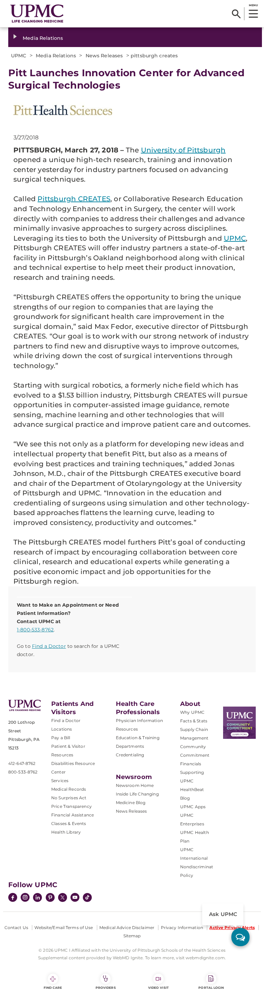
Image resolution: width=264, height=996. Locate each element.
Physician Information (139, 720)
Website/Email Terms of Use (63, 927)
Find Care (53, 987)
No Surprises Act (69, 797)
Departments (130, 746)
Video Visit (158, 987)
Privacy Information (182, 927)
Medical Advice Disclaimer (126, 927)
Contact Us (16, 927)
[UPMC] (37, 13)
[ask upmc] (240, 937)
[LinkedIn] (37, 898)
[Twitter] (62, 897)
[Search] (236, 13)
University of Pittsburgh (183, 150)
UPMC (235, 238)
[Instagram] (25, 898)
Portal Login (211, 987)
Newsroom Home (135, 785)
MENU (253, 5)
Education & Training (138, 737)
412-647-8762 (21, 763)
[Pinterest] (50, 898)
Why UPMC (192, 712)
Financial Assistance (72, 814)
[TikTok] (87, 897)
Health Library (66, 832)
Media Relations (43, 38)
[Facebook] (12, 898)
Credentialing (130, 754)
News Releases (131, 811)
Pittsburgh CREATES (73, 199)
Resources (127, 729)
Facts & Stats (193, 720)
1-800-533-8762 (35, 630)
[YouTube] (74, 898)
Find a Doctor (49, 646)
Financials (190, 763)
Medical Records (68, 789)
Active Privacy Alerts (232, 927)
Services (59, 780)
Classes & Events (68, 823)
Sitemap (132, 935)
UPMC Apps (193, 806)
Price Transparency (71, 806)
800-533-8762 (22, 772)
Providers (106, 987)
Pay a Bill (60, 737)
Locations (61, 729)
